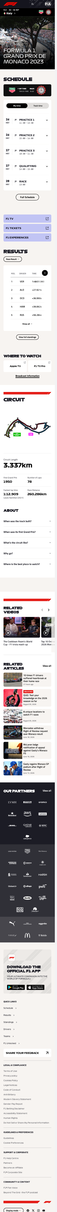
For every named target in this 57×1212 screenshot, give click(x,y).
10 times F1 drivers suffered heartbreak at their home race (34, 678)
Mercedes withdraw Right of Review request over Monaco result (35, 731)
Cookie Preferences (14, 1143)
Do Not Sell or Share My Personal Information (26, 1123)
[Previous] (42, 610)
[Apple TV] (15, 366)
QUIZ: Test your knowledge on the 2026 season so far (35, 698)
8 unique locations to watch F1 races (34, 713)
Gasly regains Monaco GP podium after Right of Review (36, 766)
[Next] (48, 610)
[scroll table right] (45, 273)
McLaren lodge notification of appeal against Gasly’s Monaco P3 (35, 749)
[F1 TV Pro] (39, 366)
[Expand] (47, 120)
